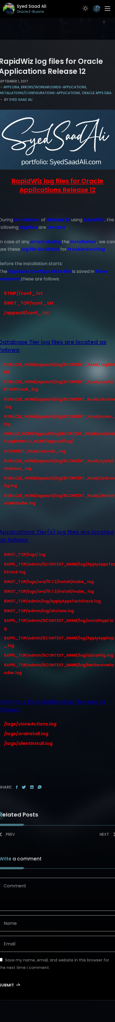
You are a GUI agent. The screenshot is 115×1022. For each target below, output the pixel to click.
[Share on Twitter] (24, 787)
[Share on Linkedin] (31, 787)
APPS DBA (11, 87)
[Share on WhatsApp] (40, 787)
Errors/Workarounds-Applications (53, 87)
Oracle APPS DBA (96, 93)
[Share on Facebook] (17, 787)
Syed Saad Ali (20, 99)
